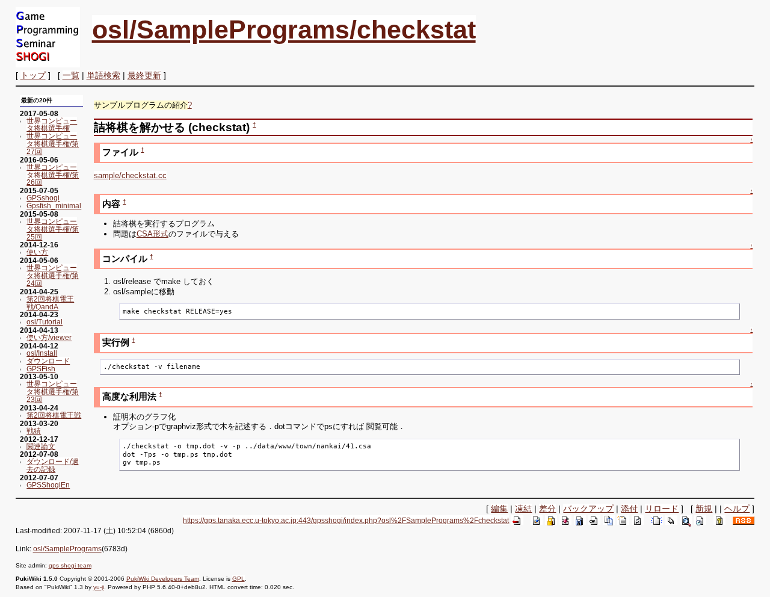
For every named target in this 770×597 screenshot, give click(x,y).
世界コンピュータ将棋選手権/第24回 (52, 275)
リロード (662, 508)
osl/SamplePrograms (67, 548)
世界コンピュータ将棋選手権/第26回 (52, 175)
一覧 (71, 75)
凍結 (523, 508)
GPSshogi (43, 198)
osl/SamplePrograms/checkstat (284, 29)
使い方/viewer (49, 337)
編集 (499, 508)
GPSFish (40, 369)
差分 (547, 508)
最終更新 (144, 75)
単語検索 (103, 75)
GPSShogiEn (48, 485)
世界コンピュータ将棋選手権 (51, 124)
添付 (629, 508)
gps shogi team (70, 565)
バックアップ (588, 508)
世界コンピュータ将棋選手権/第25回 (52, 229)
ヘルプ (737, 508)
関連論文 (40, 446)
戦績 (33, 431)
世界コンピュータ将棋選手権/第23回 (52, 391)
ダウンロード (48, 361)
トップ (33, 75)
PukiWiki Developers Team (162, 578)
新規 (703, 508)
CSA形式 (152, 233)
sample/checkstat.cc (130, 175)
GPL (238, 578)
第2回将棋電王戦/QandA (50, 303)
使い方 (37, 252)
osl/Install (41, 353)
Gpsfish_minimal (53, 205)
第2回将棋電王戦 (53, 415)
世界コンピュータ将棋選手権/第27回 (52, 143)
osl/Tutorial (44, 322)
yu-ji (98, 587)
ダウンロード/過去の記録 (52, 465)
